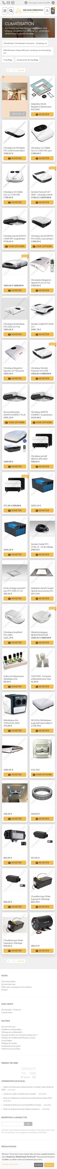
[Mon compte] (47, 10)
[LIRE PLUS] (15, 93)
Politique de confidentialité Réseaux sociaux (18, 1038)
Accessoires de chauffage (27, 60)
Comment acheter (8, 981)
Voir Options (16, 246)
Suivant (21, 70)
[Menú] (4, 10)
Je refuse (38, 1165)
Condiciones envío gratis (10, 1046)
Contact (4, 990)
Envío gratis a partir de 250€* (39, 3)
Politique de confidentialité (11, 1032)
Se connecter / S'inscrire (11, 1010)
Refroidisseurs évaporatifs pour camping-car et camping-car (27, 51)
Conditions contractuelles (11, 1029)
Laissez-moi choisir (10, 1164)
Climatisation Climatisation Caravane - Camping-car (25, 43)
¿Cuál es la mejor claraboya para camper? (19, 1094)
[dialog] (28, 1160)
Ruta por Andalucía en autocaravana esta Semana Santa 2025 (27, 1098)
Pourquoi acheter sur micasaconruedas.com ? (19, 1035)
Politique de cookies (9, 1043)
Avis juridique (6, 1040)
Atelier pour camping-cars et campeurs (16, 987)
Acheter (44, 114)
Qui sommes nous (8, 984)
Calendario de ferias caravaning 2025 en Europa (22, 1105)
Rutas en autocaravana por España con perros (21, 1109)
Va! (28, 1124)
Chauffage (7, 60)
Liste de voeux (6, 1012)
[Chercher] (11, 10)
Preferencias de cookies (10, 1049)
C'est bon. (49, 1165)
